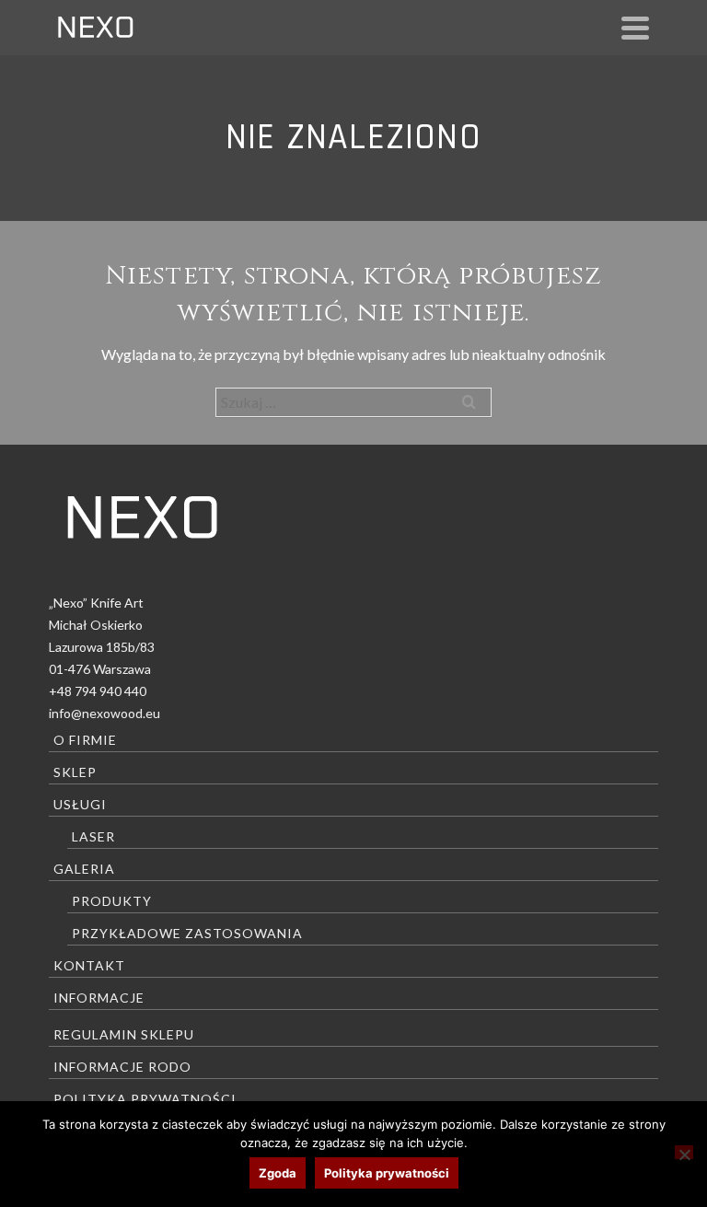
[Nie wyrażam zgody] (684, 1152)
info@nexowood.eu (104, 713)
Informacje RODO (122, 1066)
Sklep (75, 772)
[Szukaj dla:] (353, 402)
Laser (93, 836)
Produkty (112, 901)
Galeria (84, 868)
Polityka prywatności (145, 1099)
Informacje (99, 997)
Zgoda (277, 1173)
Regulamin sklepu (123, 1034)
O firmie (85, 740)
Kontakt (89, 965)
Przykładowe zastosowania (187, 933)
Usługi (80, 804)
